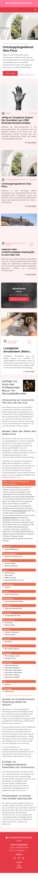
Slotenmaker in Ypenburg (12, 675)
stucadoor (8, 587)
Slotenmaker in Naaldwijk (12, 677)
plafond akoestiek (19, 511)
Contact (19, 868)
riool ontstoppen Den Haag (12, 615)
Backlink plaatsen (19, 299)
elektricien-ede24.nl (10, 634)
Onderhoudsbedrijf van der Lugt (14, 580)
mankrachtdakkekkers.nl (12, 549)
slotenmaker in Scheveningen (13, 672)
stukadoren (8, 684)
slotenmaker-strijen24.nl (12, 665)
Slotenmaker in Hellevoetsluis (13, 670)
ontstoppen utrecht (10, 658)
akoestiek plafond (10, 517)
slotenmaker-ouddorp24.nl (12, 668)
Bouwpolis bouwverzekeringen (13, 556)
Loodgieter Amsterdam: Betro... (17, 349)
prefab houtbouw (10, 573)
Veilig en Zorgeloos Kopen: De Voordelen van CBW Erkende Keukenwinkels (17, 120)
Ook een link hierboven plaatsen (19, 695)
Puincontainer (9, 623)
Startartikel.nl (8, 641)
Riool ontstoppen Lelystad (12, 656)
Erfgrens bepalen (10, 625)
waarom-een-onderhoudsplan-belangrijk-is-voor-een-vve (18, 252)
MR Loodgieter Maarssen (12, 649)
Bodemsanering (9, 691)
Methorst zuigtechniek (11, 566)
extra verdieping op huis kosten (14, 601)
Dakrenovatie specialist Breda (13, 608)
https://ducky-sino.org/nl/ (12, 594)
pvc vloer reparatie (10, 563)
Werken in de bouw (10, 577)
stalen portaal (9, 575)
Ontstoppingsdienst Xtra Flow (16, 185)
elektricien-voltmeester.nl (12, 632)
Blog (19, 865)
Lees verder (10, 73)
